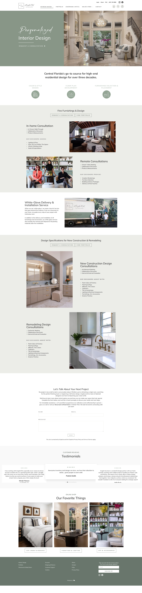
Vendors (47, 570)
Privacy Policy (77, 439)
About (102, 2)
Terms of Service (88, 439)
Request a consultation (31, 46)
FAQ (106, 2)
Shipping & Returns (50, 565)
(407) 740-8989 (112, 2)
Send (71, 435)
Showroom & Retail (73, 6)
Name (40, 412)
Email (73, 412)
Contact (99, 6)
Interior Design (46, 6)
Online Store (87, 6)
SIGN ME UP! (109, 571)
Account (47, 562)
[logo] (26, 6)
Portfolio (59, 6)
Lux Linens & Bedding (35, 550)
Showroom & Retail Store (25, 567)
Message (42, 419)
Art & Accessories (106, 550)
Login (97, 2)
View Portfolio (83, 115)
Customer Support (50, 567)
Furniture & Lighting (71, 550)
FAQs (73, 567)
